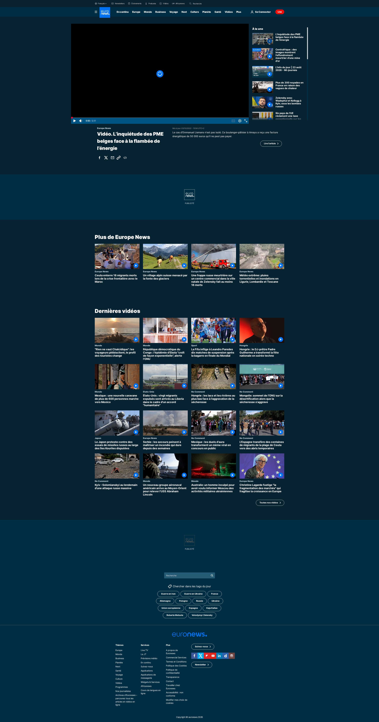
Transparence (172, 677)
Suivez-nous (147, 666)
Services (145, 645)
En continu (123, 11)
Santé (218, 11)
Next (184, 11)
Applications (147, 670)
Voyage (173, 11)
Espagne (193, 608)
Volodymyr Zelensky (202, 615)
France (214, 593)
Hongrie (244, 345)
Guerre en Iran (168, 593)
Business (160, 11)
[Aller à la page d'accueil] (104, 12)
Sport (194, 345)
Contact (170, 681)
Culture (194, 11)
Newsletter (200, 664)
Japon (98, 438)
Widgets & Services (150, 682)
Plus (168, 645)
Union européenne (171, 608)
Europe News (102, 271)
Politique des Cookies (176, 665)
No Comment (198, 392)
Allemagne (165, 601)
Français (101, 3)
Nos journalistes (123, 691)
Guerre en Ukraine (193, 593)
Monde (148, 11)
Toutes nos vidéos (269, 502)
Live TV (144, 650)
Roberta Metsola (175, 615)
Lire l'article (270, 143)
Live (280, 12)
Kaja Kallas (211, 608)
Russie (199, 601)
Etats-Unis (148, 392)
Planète (206, 11)
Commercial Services (176, 657)
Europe (136, 11)
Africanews (146, 686)
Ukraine (215, 601)
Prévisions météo (149, 658)
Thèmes (119, 645)
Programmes (121, 687)
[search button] (190, 3)
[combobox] (205, 3)
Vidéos (229, 11)
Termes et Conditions (176, 661)
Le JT (143, 654)
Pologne (183, 601)
